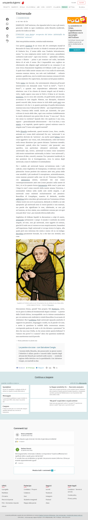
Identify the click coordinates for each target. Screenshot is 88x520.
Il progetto (5, 489)
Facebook (49, 493)
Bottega (71, 7)
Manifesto (14, 7)
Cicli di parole (30, 7)
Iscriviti (81, 2)
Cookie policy (72, 495)
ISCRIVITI (77, 50)
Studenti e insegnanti (30, 499)
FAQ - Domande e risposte (10, 503)
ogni (59, 102)
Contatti (49, 7)
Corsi (43, 7)
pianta (18, 124)
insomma (19, 97)
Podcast (48, 499)
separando (20, 220)
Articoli (4, 506)
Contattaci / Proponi (30, 489)
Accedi (73, 2)
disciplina (19, 234)
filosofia (24, 131)
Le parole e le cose (23, 18)
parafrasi (28, 46)
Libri (38, 7)
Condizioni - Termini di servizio (75, 491)
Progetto (6, 7)
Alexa (47, 503)
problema (32, 320)
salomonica (25, 180)
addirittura (20, 199)
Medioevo (55, 309)
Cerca (82, 7)
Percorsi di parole (7, 499)
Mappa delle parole (30, 503)
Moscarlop (51, 305)
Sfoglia (22, 7)
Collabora (56, 7)
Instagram (49, 496)
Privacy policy (72, 498)
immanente (42, 185)
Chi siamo (5, 496)
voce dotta (30, 34)
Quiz (25, 496)
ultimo (57, 137)
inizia (23, 83)
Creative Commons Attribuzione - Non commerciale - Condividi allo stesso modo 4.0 (61, 515)
